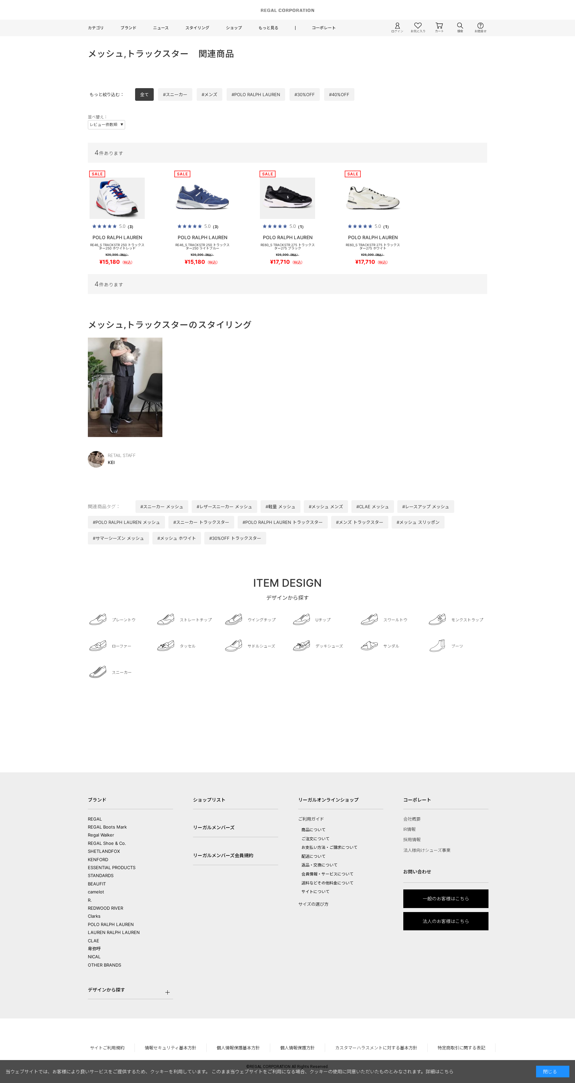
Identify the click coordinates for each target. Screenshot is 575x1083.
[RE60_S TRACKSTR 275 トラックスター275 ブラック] (287, 198)
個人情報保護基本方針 (238, 1047)
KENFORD (98, 859)
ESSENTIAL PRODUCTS (111, 867)
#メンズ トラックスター (359, 522)
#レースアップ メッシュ (425, 506)
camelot (96, 891)
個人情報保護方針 (297, 1047)
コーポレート (324, 27)
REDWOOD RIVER (105, 908)
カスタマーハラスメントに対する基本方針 (376, 1047)
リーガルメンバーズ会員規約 (223, 855)
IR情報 (409, 829)
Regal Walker (101, 835)
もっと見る (269, 27)
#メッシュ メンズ (326, 506)
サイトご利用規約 (107, 1047)
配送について (313, 856)
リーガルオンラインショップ (328, 800)
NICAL (94, 956)
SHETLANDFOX (104, 851)
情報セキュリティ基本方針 (170, 1047)
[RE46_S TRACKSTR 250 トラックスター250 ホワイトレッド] (117, 198)
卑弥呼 (94, 948)
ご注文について (315, 838)
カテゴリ (96, 27)
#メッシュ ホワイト (176, 538)
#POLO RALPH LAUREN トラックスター (283, 522)
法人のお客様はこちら (446, 921)
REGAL (95, 819)
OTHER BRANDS (104, 965)
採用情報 (412, 839)
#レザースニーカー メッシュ (224, 506)
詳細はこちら (440, 1071)
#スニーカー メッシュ (161, 506)
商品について (313, 829)
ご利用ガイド (311, 819)
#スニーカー (175, 94)
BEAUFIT (97, 883)
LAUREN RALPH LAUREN (114, 932)
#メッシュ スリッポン (418, 522)
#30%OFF (304, 94)
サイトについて (315, 891)
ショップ (234, 27)
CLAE (93, 940)
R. (90, 900)
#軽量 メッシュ (280, 506)
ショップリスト (209, 800)
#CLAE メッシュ (372, 506)
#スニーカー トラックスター (201, 522)
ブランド (128, 27)
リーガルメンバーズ (214, 827)
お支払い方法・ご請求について (329, 847)
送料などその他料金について (327, 882)
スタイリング (197, 27)
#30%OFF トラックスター (235, 538)
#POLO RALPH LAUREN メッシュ (126, 522)
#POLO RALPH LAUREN (256, 94)
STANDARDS (100, 875)
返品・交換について (319, 864)
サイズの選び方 (313, 904)
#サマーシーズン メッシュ (118, 538)
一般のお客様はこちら (446, 898)
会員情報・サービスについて (327, 873)
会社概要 (412, 819)
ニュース (161, 27)
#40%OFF (339, 94)
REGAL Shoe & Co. (107, 843)
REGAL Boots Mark (107, 827)
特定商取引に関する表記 (461, 1047)
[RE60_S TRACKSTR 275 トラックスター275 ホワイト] (373, 198)
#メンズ (209, 94)
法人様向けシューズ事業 (427, 850)
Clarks (94, 916)
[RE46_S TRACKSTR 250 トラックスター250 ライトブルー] (202, 198)
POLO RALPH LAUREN (111, 924)
